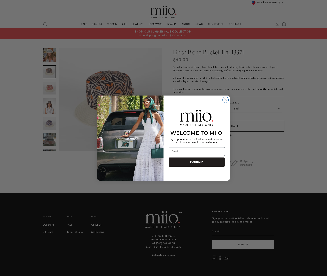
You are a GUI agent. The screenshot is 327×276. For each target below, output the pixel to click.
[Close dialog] (226, 100)
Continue (196, 162)
